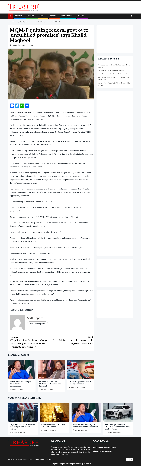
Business (30, 16)
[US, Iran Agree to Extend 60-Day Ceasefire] (80, 369)
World (42, 16)
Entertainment (66, 16)
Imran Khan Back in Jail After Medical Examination (20, 384)
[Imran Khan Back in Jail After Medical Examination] (22, 369)
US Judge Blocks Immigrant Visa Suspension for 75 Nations (22, 427)
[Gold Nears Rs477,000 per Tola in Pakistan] (55, 412)
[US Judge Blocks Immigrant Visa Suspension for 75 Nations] (23, 412)
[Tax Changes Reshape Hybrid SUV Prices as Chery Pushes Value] (118, 412)
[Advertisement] (115, 39)
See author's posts (37, 323)
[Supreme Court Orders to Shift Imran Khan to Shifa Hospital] (51, 369)
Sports (53, 16)
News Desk (22, 432)
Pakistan (18, 16)
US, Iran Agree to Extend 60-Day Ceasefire (80, 383)
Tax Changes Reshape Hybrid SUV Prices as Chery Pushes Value (117, 427)
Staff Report (22, 45)
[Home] (10, 16)
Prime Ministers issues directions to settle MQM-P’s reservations (73, 340)
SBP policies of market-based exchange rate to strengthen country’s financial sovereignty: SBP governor (28, 342)
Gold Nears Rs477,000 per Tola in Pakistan (111, 70)
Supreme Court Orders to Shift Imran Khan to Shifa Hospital (51, 384)
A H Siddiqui (81, 387)
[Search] (131, 16)
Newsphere (77, 464)
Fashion (81, 16)
